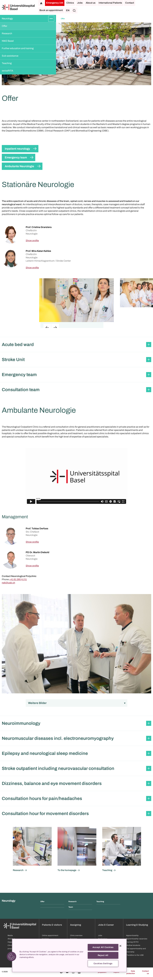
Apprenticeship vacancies (136, 939)
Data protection (130, 972)
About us (90, 2)
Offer (4, 26)
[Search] (74, 10)
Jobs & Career (106, 925)
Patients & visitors (52, 925)
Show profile (32, 240)
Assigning (75, 925)
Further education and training (18, 48)
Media (10, 935)
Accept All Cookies (103, 947)
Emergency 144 (54, 2)
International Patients (110, 2)
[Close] (120, 946)
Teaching (7, 63)
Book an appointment (51, 10)
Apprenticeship (132, 935)
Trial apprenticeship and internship (136, 950)
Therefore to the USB (134, 955)
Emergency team (16, 157)
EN (67, 10)
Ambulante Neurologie (19, 166)
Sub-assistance (10, 55)
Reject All (103, 955)
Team (70, 907)
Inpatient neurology (17, 148)
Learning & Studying (137, 925)
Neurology (7, 18)
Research (7, 33)
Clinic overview (76, 935)
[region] (69, 955)
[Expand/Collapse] (51, 19)
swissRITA (7, 70)
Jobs (80, 2)
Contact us (145, 972)
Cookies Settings (103, 963)
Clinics (70, 2)
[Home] (18, 7)
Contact (129, 2)
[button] (76, 345)
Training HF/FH (132, 942)
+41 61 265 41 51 (18, 579)
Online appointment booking (50, 937)
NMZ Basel (8, 41)
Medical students (133, 945)
